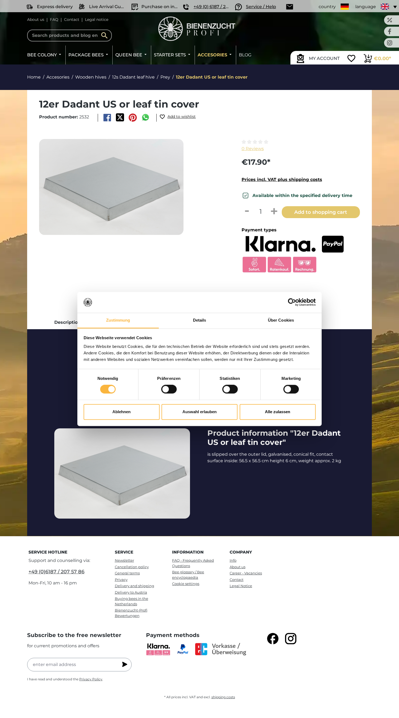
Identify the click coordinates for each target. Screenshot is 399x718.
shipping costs (223, 697)
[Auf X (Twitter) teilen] (119, 117)
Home (34, 77)
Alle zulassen (277, 411)
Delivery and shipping (134, 586)
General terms (127, 573)
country (327, 6)
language (365, 6)
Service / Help (261, 6)
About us (35, 19)
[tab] (67, 322)
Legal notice (96, 19)
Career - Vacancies (246, 573)
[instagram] (290, 638)
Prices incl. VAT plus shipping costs (282, 179)
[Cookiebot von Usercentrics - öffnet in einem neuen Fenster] (292, 302)
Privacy (121, 579)
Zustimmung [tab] (118, 320)
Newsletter (124, 560)
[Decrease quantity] (247, 211)
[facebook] (273, 638)
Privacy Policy (90, 679)
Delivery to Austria (131, 592)
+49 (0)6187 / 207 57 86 (56, 572)
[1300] (111, 187)
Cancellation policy (132, 567)
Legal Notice (241, 586)
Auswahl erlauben (199, 411)
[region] (131, 197)
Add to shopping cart (320, 212)
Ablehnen (121, 411)
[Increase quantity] (274, 211)
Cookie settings (185, 583)
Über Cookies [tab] (281, 320)
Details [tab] (199, 320)
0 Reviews (253, 148)
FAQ (54, 19)
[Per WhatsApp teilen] (145, 117)
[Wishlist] (351, 59)
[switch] (169, 389)
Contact (71, 19)
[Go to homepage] (197, 29)
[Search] (105, 35)
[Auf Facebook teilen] (107, 117)
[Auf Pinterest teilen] (132, 117)
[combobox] (69, 35)
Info (233, 560)
